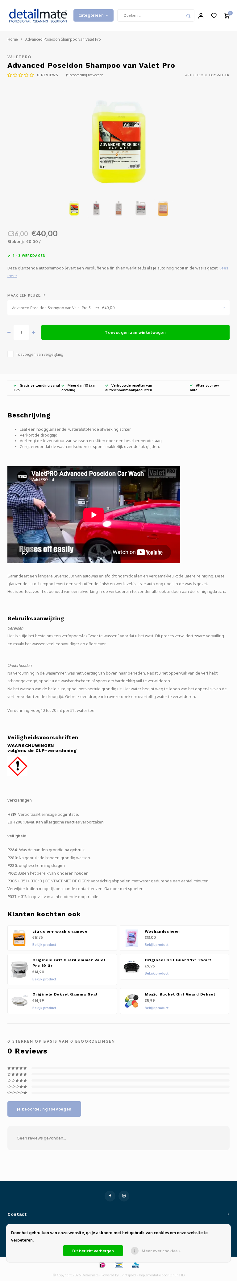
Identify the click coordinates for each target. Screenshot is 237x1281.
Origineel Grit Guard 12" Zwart (178, 960)
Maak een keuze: (26, 295)
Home (12, 39)
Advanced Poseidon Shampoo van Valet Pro (63, 39)
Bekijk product (44, 944)
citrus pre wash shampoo (60, 931)
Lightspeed (128, 1275)
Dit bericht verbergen (93, 1250)
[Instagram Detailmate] (123, 1196)
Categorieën (91, 15)
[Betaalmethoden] (102, 1264)
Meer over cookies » (161, 1250)
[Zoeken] (188, 15)
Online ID (177, 1275)
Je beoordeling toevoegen (84, 75)
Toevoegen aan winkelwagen (135, 332)
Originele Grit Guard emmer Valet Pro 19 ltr (69, 963)
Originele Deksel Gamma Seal (65, 994)
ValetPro (19, 57)
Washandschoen (162, 931)
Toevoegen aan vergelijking (39, 354)
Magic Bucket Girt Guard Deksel (180, 994)
